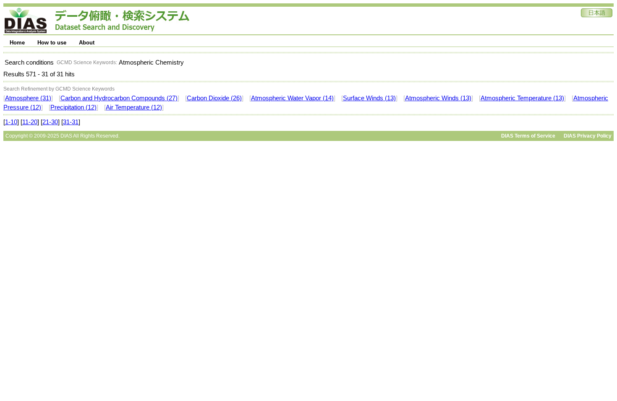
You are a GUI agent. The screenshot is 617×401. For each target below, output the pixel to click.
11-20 (29, 122)
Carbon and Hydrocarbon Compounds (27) (119, 98)
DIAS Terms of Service (528, 136)
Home (17, 42)
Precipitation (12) (73, 107)
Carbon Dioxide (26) (214, 98)
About (86, 42)
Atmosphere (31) (28, 98)
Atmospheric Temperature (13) (522, 98)
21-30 (50, 122)
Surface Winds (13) (369, 98)
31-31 (70, 122)
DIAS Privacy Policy (588, 136)
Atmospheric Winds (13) (438, 98)
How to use (51, 42)
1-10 (11, 122)
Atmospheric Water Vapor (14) (292, 98)
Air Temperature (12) (134, 107)
